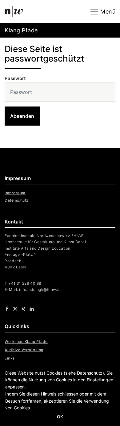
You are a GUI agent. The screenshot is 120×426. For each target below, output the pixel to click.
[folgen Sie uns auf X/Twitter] (15, 308)
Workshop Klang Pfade (26, 341)
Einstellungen (100, 379)
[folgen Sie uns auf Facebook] (7, 308)
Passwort (15, 78)
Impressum (15, 193)
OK (60, 416)
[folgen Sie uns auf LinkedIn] (32, 308)
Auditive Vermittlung (24, 350)
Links (10, 358)
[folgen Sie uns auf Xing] (23, 308)
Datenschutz (17, 200)
